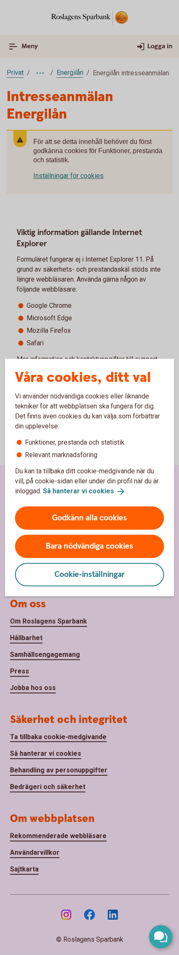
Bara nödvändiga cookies (89, 546)
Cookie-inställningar (90, 574)
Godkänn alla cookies (89, 517)
